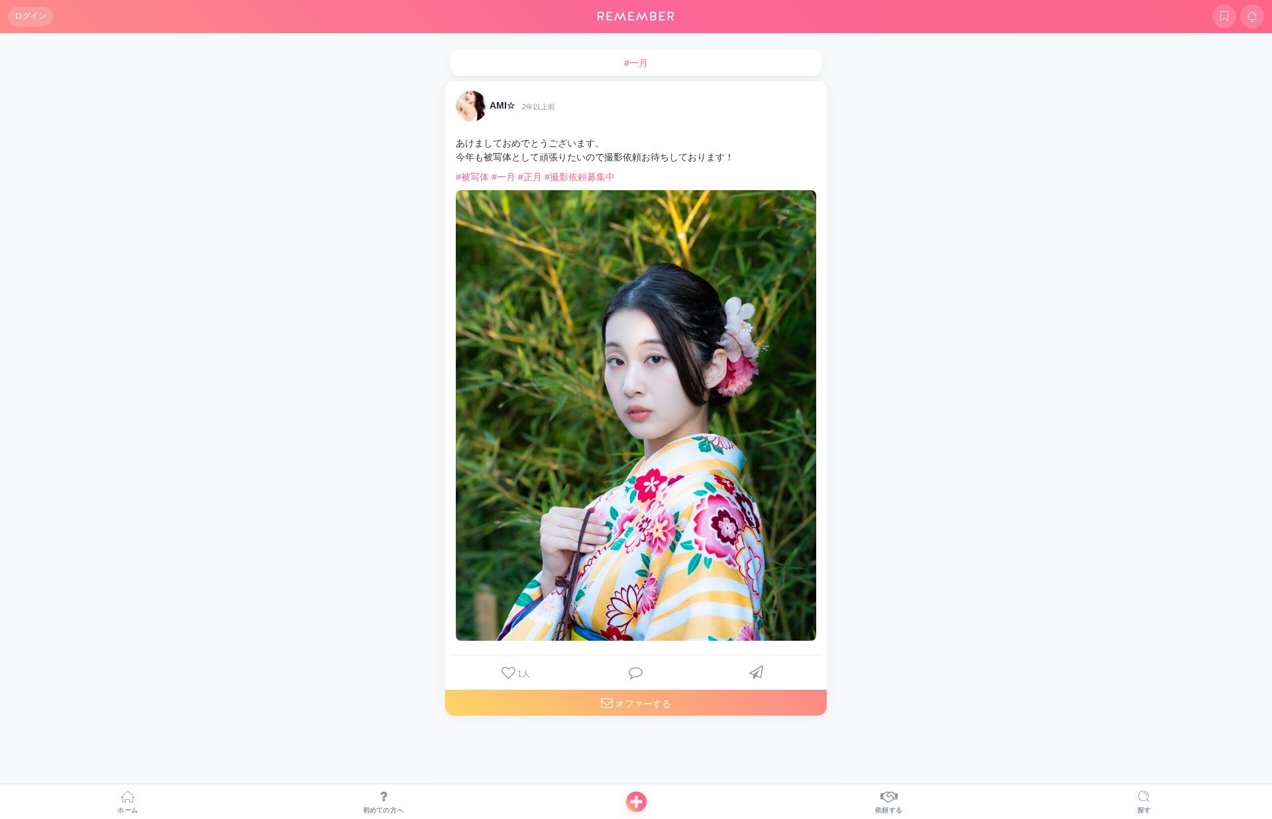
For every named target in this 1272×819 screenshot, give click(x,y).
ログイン (30, 16)
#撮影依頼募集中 (580, 177)
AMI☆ (502, 106)
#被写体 (472, 177)
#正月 (530, 177)
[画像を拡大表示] (636, 415)
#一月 (503, 177)
